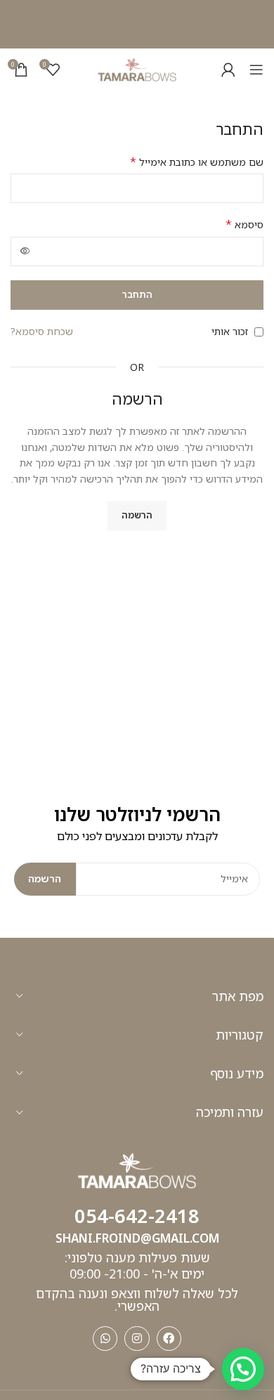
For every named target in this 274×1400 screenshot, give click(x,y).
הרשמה (137, 515)
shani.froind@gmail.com (137, 1238)
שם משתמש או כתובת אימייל (196, 162)
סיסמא (244, 224)
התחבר (137, 294)
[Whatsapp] (105, 1338)
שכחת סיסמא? (42, 331)
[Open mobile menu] (256, 69)
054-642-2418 (137, 1216)
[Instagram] (136, 1338)
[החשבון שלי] (228, 69)
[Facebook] (169, 1338)
